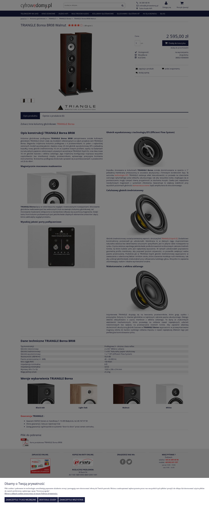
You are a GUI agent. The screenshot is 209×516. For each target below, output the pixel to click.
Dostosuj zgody (47, 500)
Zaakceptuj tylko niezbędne (21, 500)
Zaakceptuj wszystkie (71, 500)
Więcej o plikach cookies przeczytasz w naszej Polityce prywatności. (31, 493)
